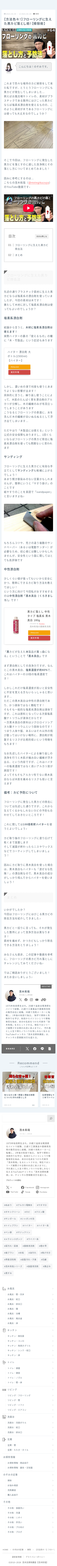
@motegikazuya (38, 182)
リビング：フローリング (19, 1395)
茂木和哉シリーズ (14, 1266)
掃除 (37, 14)
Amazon (15, 367)
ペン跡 (9, 1232)
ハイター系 (43, 1226)
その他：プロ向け (16, 1527)
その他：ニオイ (15, 1518)
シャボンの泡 (28, 1219)
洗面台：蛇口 (14, 1427)
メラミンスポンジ (14, 1239)
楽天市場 (15, 372)
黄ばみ (47, 1266)
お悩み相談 (13, 1485)
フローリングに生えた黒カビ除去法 (31, 247)
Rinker (42, 623)
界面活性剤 (11, 1260)
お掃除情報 (9, 1457)
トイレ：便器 (14, 1368)
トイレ (11, 1362)
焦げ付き (46, 1253)
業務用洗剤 (29, 1246)
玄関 (9, 1439)
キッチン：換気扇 (16, 1336)
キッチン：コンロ (16, 1341)
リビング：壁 (14, 1400)
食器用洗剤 (33, 1266)
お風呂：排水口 (15, 1304)
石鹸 (44, 1260)
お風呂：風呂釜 (15, 1319)
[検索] (51, 1118)
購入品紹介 (13, 1495)
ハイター (28, 1226)
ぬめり (9, 1205)
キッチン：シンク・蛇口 (19, 1351)
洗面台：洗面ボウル (17, 1423)
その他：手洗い (15, 1522)
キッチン (12, 1330)
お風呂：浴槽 (14, 1314)
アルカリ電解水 (25, 1205)
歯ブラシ (10, 1253)
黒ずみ (9, 1273)
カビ (28, 1212)
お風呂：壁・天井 (16, 1294)
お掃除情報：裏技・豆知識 (20, 1468)
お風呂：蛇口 (14, 1299)
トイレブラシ (12, 1226)
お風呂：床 (13, 1323)
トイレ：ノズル (15, 1378)
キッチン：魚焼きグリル (19, 1346)
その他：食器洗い (16, 1508)
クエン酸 (40, 1212)
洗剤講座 (12, 1490)
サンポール (11, 1219)
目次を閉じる (42, 236)
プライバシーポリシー (35, 1557)
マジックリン (24, 1232)
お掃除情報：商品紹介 (18, 1463)
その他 (7, 1502)
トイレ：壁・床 (15, 1382)
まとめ (19, 255)
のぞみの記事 (10, 1475)
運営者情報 (17, 1557)
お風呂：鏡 (13, 1309)
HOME (5, 1550)
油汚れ (33, 1253)
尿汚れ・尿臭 (12, 1246)
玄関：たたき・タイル (18, 1450)
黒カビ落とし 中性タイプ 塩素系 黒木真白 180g (39, 616)
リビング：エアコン (17, 1410)
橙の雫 (43, 1246)
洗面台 (11, 1417)
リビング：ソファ (16, 1405)
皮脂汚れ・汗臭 (29, 1260)
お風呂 (11, 1288)
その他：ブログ (15, 1532)
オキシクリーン (13, 1212)
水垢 (22, 1253)
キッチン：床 (14, 1355)
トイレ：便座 (14, 1373)
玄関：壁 (12, 1445)
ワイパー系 (33, 1239)
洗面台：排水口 (15, 1432)
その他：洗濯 (14, 1513)
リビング (12, 1389)
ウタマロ (42, 1205)
